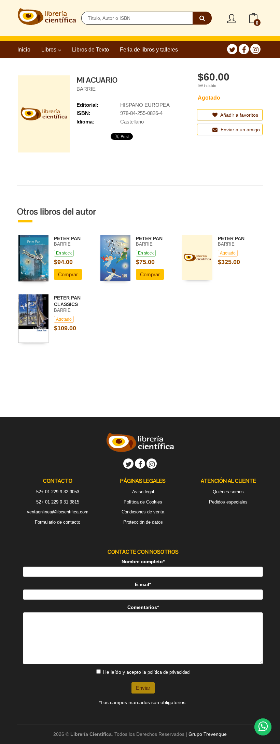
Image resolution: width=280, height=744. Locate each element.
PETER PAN (67, 238)
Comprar (68, 274)
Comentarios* (143, 607)
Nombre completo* (143, 561)
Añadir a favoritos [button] (238, 115)
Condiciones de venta (143, 511)
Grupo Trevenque (207, 734)
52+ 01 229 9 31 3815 (57, 502)
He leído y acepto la (146, 672)
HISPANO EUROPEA (145, 105)
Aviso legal (143, 491)
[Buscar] (202, 18)
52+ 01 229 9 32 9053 (57, 491)
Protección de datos (143, 522)
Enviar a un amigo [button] (239, 129)
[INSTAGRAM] (255, 49)
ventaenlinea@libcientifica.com (57, 511)
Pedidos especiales (228, 502)
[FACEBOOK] (244, 49)
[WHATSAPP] (262, 726)
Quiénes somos (228, 491)
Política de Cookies (143, 502)
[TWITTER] (232, 49)
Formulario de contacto (57, 522)
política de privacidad (169, 672)
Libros (49, 50)
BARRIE (86, 89)
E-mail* (143, 584)
